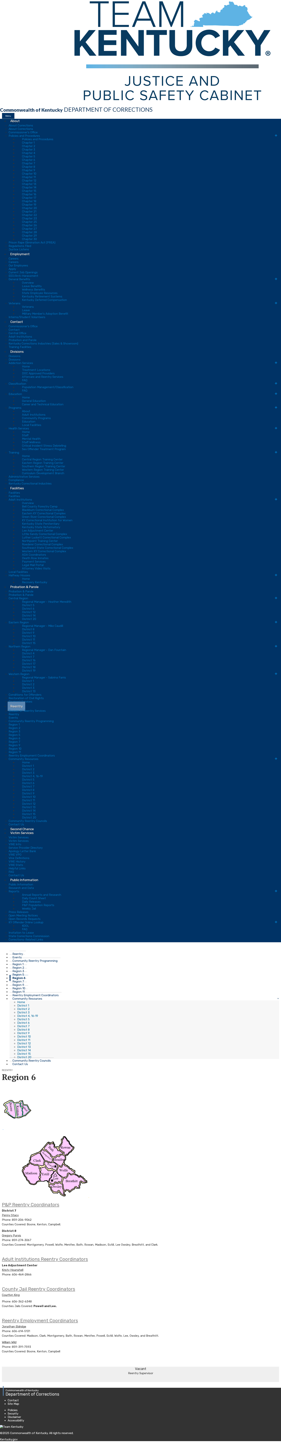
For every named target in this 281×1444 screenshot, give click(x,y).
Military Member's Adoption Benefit (45, 313)
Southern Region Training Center (43, 466)
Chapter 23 (29, 218)
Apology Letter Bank (22, 851)
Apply (12, 269)
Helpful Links (17, 868)
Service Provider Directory (26, 847)
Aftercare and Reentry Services (42, 377)
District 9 (28, 632)
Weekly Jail (29, 908)
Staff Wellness (31, 442)
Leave (26, 310)
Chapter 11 (29, 177)
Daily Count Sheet (34, 898)
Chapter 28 (29, 232)
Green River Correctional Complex (44, 517)
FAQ (24, 380)
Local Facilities (31, 425)
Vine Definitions (19, 858)
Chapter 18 (29, 201)
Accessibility (16, 1420)
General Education (34, 401)
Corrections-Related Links (26, 939)
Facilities (17, 488)
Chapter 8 (28, 167)
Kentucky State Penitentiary (40, 523)
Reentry (16, 706)
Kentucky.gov (9, 1439)
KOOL (25, 926)
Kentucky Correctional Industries (30, 483)
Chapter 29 (29, 235)
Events (13, 717)
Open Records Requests (25, 919)
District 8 (28, 629)
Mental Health (31, 439)
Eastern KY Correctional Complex (44, 513)
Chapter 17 (29, 198)
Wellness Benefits (33, 289)
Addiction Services (21, 363)
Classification (17, 383)
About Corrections (21, 125)
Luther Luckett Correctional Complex (46, 537)
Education (15, 394)
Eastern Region (19, 622)
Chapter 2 (28, 146)
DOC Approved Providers (38, 373)
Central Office (17, 333)
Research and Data (21, 888)
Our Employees (18, 265)
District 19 (29, 670)
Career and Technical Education (42, 404)
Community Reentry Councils (28, 821)
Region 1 (14, 724)
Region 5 (14, 735)
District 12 (29, 612)
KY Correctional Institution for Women (47, 520)
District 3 (28, 688)
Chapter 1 (28, 142)
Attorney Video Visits (36, 568)
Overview (28, 282)
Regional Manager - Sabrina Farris (44, 677)
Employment (20, 254)
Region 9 (14, 745)
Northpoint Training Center (40, 541)
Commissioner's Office (23, 132)
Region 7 (14, 742)
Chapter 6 (28, 160)
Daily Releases (31, 901)
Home (26, 366)
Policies (13, 1410)
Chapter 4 (28, 153)
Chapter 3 (28, 149)
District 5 (28, 605)
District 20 (29, 619)
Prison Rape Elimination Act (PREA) (32, 242)
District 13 (29, 691)
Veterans (14, 303)
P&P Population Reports (38, 905)
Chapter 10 (29, 173)
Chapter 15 (29, 191)
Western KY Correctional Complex (44, 551)
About (15, 121)
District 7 (28, 657)
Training (14, 452)
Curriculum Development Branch (43, 473)
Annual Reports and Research (41, 895)
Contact (16, 322)
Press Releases (18, 912)
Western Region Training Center (43, 470)
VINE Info (15, 844)
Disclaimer (14, 1417)
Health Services (19, 428)
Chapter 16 (29, 194)
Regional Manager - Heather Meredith (46, 601)
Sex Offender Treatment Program (44, 449)
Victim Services (22, 833)
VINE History (17, 861)
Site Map (13, 1404)
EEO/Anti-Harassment (23, 276)
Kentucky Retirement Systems (42, 296)
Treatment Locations (36, 370)
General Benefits (19, 279)
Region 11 (15, 752)
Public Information (24, 880)
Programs (15, 408)
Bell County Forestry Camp (40, 506)
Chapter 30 (29, 239)
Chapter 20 (29, 208)
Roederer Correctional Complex (42, 544)
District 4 (28, 653)
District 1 (28, 681)
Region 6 (14, 738)
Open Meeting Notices (23, 915)
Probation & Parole (24, 587)
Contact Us (20, 1064)
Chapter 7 (28, 163)
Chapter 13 (29, 184)
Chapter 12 (29, 180)
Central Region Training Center (42, 459)
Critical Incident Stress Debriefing (44, 445)
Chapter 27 (29, 228)
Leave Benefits (32, 286)
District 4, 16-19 (32, 776)
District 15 (29, 643)
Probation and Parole (23, 340)
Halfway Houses (19, 575)
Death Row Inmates (35, 558)
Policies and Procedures (24, 136)
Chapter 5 (28, 156)
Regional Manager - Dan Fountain (44, 650)
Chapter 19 (29, 204)
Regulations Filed (20, 246)
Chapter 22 (29, 215)
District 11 (28, 639)
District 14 (29, 615)
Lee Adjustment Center (37, 530)
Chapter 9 (28, 170)
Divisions (17, 351)
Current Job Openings (23, 272)
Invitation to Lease (21, 932)
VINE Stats (16, 865)
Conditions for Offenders (25, 694)
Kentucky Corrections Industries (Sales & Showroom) (43, 343)
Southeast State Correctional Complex (47, 548)
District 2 (28, 684)
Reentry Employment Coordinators (32, 755)
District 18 (29, 667)
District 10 (29, 636)
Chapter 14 (29, 187)
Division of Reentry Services (27, 711)
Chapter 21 (29, 211)
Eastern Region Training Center (42, 463)
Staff (25, 435)
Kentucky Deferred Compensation (44, 300)
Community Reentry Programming (31, 721)
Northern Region (19, 646)
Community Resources (23, 759)
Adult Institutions (20, 336)
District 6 (28, 608)
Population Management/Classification (47, 387)
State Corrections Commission (29, 936)
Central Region (18, 598)
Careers (14, 258)
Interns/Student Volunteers (27, 317)
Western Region (19, 674)
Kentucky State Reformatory (41, 527)
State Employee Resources (40, 293)
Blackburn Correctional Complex (43, 510)
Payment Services (34, 561)
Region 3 (14, 731)
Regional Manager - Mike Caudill (42, 626)
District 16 (29, 660)
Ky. (4, 1)
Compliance (16, 480)
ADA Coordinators (34, 554)
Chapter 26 (29, 225)
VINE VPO (15, 854)
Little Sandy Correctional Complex (44, 534)
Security (13, 1413)
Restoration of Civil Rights (26, 698)
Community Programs (36, 418)
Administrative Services (24, 476)
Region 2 (14, 728)
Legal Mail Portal (33, 565)
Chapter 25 (29, 222)
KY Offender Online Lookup (26, 922)
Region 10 (15, 748)
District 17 (29, 663)
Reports (14, 891)
